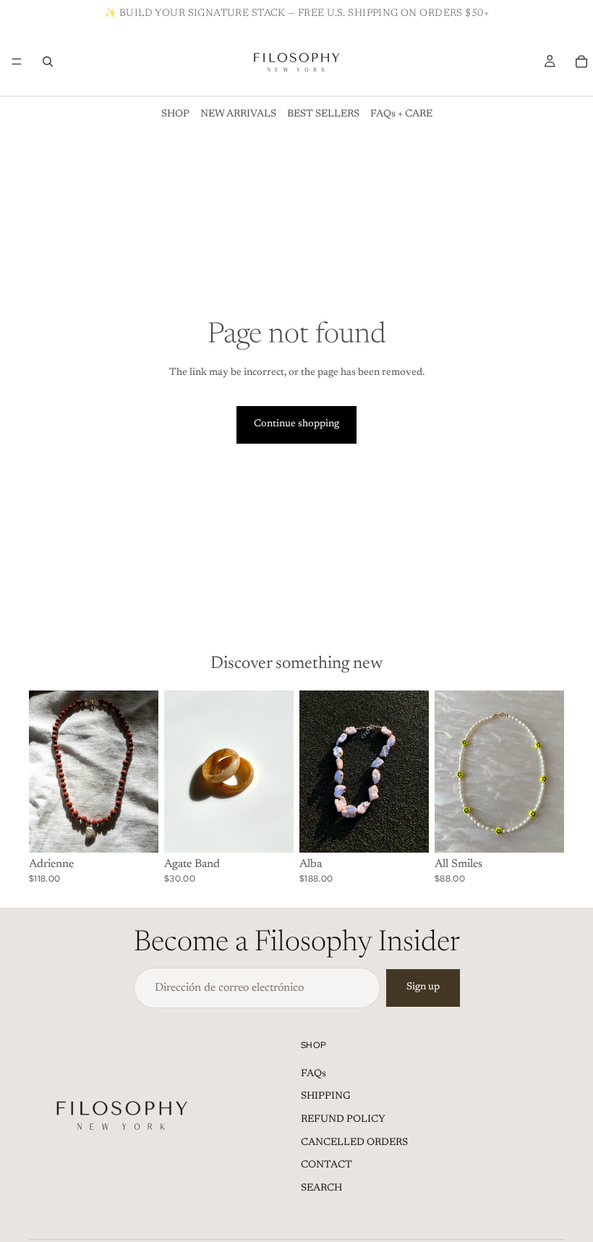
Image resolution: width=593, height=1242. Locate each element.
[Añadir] (136, 830)
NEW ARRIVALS (238, 114)
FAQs (313, 1074)
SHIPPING (326, 1096)
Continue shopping (296, 424)
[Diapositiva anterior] (45, 771)
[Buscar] (48, 61)
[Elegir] (271, 830)
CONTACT (326, 1165)
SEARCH (321, 1188)
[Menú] (16, 61)
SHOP (175, 114)
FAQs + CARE (401, 114)
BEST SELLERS (323, 114)
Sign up (423, 987)
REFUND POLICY (343, 1120)
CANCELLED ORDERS (354, 1143)
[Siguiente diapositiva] (142, 771)
